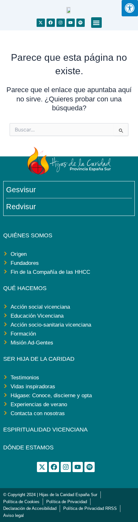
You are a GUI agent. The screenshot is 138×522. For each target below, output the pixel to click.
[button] (96, 22)
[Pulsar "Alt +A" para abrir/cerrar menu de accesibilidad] (130, 8)
